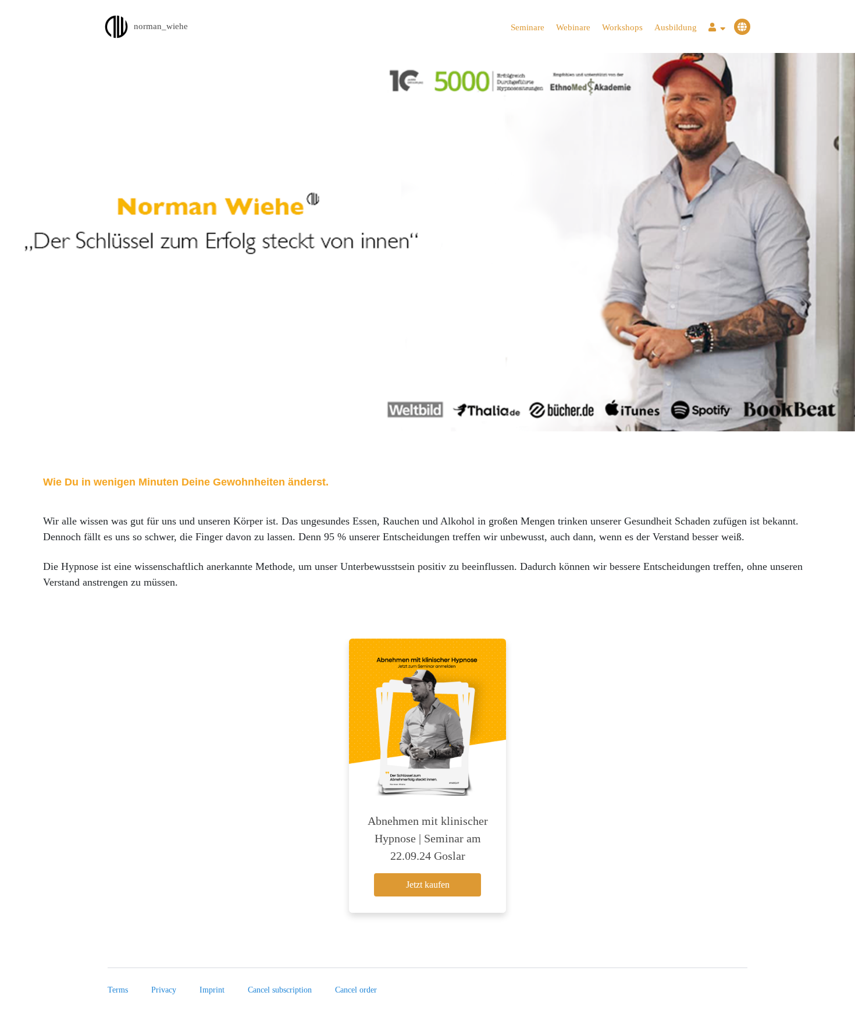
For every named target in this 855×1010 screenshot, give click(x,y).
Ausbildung (675, 27)
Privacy (163, 990)
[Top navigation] (716, 29)
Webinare (573, 27)
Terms (118, 990)
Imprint (212, 990)
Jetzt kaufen (428, 884)
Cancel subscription (280, 990)
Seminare (527, 27)
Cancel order (356, 990)
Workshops (622, 27)
